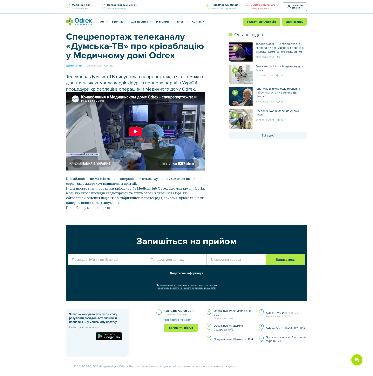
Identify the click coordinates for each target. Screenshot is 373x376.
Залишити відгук (181, 328)
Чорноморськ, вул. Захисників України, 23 (286, 339)
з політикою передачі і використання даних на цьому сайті (187, 288)
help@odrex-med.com (177, 320)
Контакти (198, 21)
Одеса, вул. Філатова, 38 (282, 314)
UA (102, 21)
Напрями (162, 21)
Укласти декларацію (261, 22)
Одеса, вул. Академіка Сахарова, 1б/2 (228, 327)
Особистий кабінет (297, 6)
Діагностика (139, 21)
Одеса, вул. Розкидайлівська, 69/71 (233, 314)
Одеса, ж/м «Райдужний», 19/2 (285, 327)
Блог (180, 21)
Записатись (294, 22)
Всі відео (268, 135)
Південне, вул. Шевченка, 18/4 (233, 339)
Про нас (117, 21)
